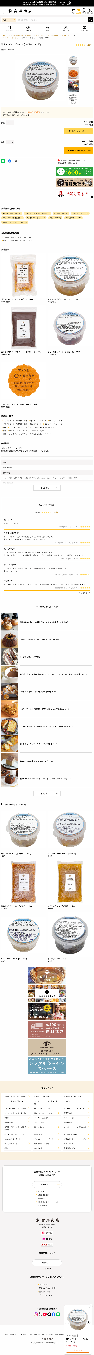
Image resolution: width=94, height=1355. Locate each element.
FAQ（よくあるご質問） (48, 1288)
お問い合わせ (42, 1205)
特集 (4, 427)
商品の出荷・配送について (67, 163)
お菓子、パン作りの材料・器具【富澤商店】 (17, 35)
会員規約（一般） (45, 1291)
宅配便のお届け (43, 1195)
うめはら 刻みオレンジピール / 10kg (17, 237)
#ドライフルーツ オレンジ (12, 213)
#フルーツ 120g (55, 218)
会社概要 (48, 1268)
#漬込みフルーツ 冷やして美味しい (15, 222)
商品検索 (13, 1334)
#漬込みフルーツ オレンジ (36, 218)
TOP (6, 1334)
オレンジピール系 (55, 420)
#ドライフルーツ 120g (80, 213)
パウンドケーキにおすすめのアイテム (43, 427)
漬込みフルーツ (67, 35)
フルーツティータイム (38, 430)
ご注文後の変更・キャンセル (47, 1202)
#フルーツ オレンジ (61, 213)
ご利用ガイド (44, 1284)
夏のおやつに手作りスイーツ (40, 434)
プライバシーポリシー (47, 1295)
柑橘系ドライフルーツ (38, 420)
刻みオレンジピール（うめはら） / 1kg (17, 240)
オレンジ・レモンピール (10, 38)
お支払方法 (41, 1191)
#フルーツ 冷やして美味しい (12, 218)
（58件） (90, 45)
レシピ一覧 (22, 1334)
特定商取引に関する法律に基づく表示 (59, 1334)
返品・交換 (41, 1198)
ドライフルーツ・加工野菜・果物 (47, 35)
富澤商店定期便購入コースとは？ (71, 160)
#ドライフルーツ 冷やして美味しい (37, 213)
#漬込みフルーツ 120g (73, 218)
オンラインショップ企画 (18, 427)
